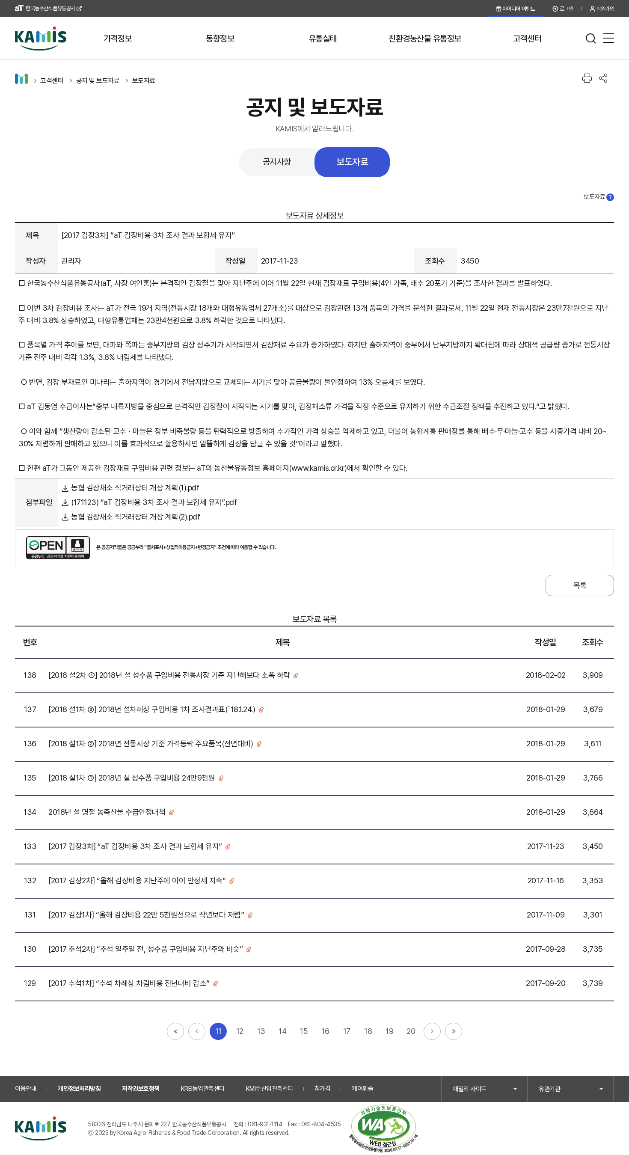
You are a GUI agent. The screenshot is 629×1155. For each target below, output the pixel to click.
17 (346, 1031)
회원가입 (605, 9)
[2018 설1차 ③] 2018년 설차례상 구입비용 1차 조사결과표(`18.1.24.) (151, 709)
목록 (580, 585)
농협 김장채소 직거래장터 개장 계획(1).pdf (135, 487)
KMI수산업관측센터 (269, 1089)
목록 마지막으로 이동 (453, 1031)
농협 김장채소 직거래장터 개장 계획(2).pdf (135, 516)
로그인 (566, 9)
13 (261, 1031)
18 (368, 1031)
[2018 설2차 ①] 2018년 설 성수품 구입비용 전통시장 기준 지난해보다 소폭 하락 (169, 675)
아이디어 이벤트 (518, 9)
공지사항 (277, 162)
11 (218, 1031)
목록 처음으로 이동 (175, 1031)
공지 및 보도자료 (98, 81)
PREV (197, 1031)
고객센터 (527, 38)
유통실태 (323, 38)
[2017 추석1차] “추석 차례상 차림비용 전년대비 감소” (129, 983)
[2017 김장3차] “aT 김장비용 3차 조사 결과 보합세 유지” (135, 846)
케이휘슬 (362, 1089)
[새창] (383, 1128)
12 (239, 1031)
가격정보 (118, 38)
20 (410, 1031)
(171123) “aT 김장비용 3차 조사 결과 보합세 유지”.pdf (154, 502)
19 (389, 1031)
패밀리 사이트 (470, 1089)
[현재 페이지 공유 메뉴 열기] (603, 78)
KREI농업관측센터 (203, 1089)
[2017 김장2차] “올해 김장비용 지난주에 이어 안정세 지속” (136, 880)
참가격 (322, 1089)
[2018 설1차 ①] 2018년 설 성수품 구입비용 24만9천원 (131, 777)
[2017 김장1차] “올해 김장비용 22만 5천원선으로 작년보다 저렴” (146, 914)
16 (325, 1031)
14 (282, 1031)
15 (304, 1031)
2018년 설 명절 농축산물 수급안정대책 (106, 812)
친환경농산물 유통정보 (425, 38)
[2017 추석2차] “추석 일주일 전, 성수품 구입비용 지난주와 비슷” (145, 948)
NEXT (432, 1031)
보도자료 (143, 81)
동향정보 (220, 38)
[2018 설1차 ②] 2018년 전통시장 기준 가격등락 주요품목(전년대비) (150, 743)
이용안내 (25, 1089)
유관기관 (549, 1089)
